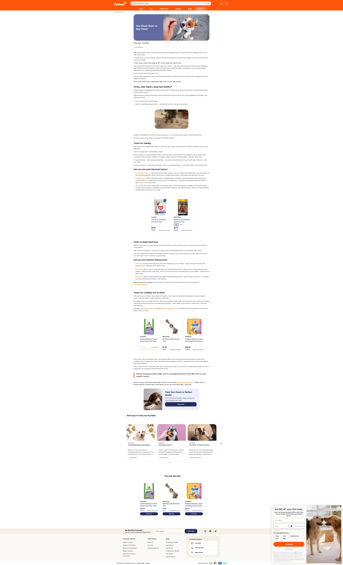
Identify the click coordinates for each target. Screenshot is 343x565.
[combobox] (292, 526)
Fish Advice (169, 554)
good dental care (169, 308)
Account (150, 545)
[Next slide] (221, 443)
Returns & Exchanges (129, 548)
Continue (289, 544)
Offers (199, 9)
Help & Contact (128, 542)
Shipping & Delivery (129, 545)
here (299, 529)
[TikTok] (215, 531)
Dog (140, 9)
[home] (120, 3)
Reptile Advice (170, 556)
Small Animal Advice (172, 551)
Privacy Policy (140, 563)
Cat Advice (169, 548)
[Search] (208, 3)
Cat (151, 9)
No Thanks (289, 549)
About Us (150, 542)
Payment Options (153, 548)
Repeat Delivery (128, 551)
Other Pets (164, 9)
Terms (147, 563)
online (170, 135)
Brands (178, 9)
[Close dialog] (338, 507)
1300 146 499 (199, 548)
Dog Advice (169, 545)
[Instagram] (205, 531)
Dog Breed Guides (172, 542)
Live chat (198, 543)
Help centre (199, 552)
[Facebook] (210, 531)
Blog (190, 9)
